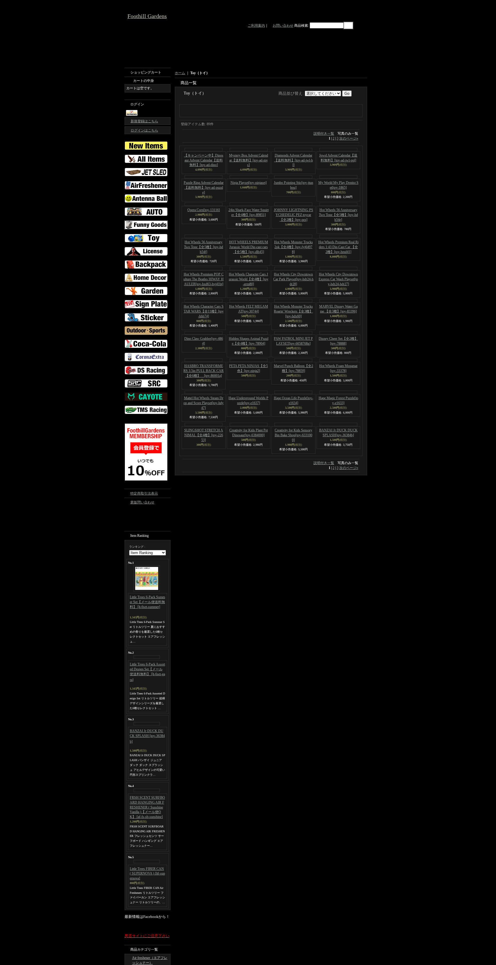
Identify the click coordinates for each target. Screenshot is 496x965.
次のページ (348, 176)
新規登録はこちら (144, 121)
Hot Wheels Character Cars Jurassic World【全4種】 (248, 351)
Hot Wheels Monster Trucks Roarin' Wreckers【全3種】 (293, 384)
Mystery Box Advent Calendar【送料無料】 (248, 198)
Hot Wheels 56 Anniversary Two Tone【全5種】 (338, 287)
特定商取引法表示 (144, 493)
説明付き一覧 (323, 171)
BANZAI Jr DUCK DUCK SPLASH (147, 736)
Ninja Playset (248, 255)
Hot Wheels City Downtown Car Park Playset (293, 351)
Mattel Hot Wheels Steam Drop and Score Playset (203, 475)
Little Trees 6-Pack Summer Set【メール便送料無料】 (147, 602)
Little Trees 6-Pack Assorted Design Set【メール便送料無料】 (147, 672)
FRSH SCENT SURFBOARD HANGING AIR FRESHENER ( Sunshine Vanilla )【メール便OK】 (147, 807)
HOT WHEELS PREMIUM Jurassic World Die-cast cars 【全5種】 (248, 319)
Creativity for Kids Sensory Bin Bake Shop (293, 507)
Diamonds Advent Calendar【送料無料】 (293, 198)
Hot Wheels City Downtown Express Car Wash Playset (338, 351)
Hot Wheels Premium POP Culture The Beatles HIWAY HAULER (203, 351)
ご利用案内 (256, 26)
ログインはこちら (144, 130)
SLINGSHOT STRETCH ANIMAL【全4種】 (203, 507)
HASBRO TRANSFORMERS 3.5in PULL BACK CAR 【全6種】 (203, 443)
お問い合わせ (283, 26)
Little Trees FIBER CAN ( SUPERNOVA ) (147, 874)
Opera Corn (203, 282)
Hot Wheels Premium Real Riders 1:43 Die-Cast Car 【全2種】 (338, 319)
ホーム (180, 73)
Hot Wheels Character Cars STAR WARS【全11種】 (204, 384)
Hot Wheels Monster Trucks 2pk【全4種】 (293, 319)
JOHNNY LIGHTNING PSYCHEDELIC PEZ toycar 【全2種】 (293, 287)
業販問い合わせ (142, 502)
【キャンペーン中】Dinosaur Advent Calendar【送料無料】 (203, 233)
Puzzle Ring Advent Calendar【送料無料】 (204, 260)
